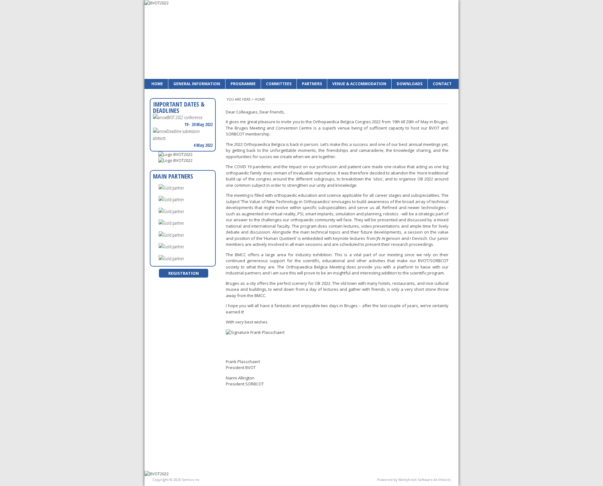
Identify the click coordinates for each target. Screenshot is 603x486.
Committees (278, 83)
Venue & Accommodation (359, 83)
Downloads (409, 83)
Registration (183, 273)
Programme (243, 83)
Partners (312, 83)
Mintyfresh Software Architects (425, 479)
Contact (442, 83)
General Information (196, 83)
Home (157, 83)
